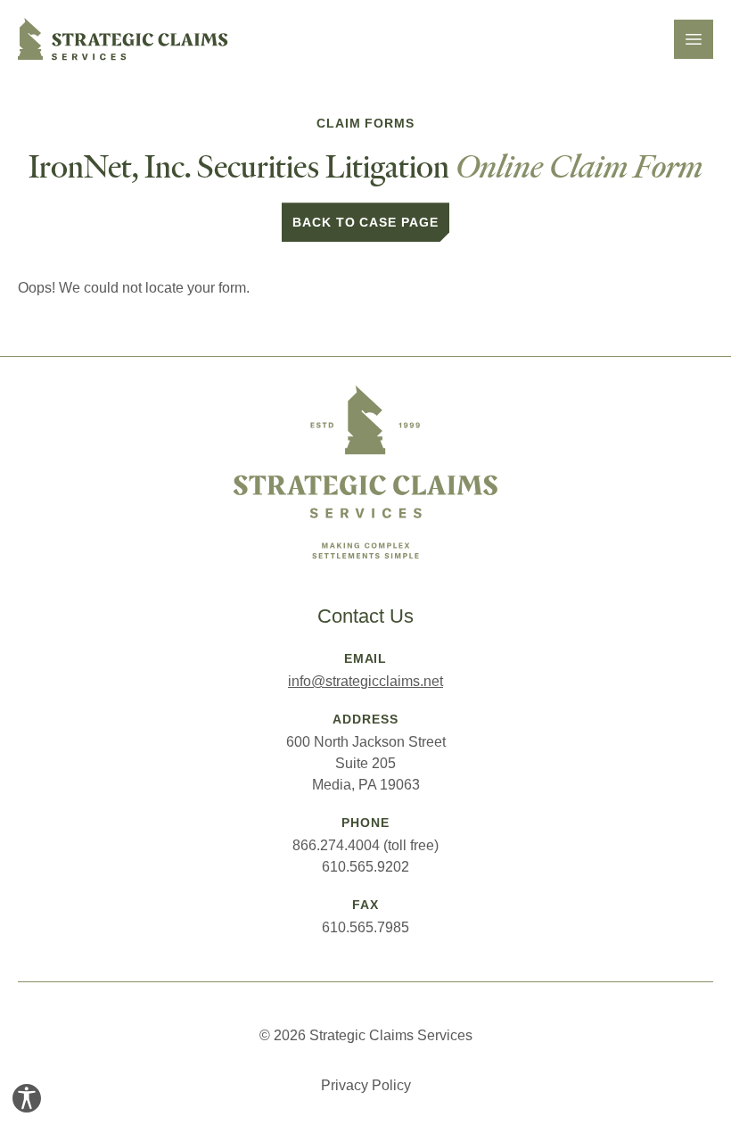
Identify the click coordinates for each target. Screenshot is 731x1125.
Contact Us (365, 616)
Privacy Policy (366, 1085)
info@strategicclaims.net (365, 681)
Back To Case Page (365, 222)
